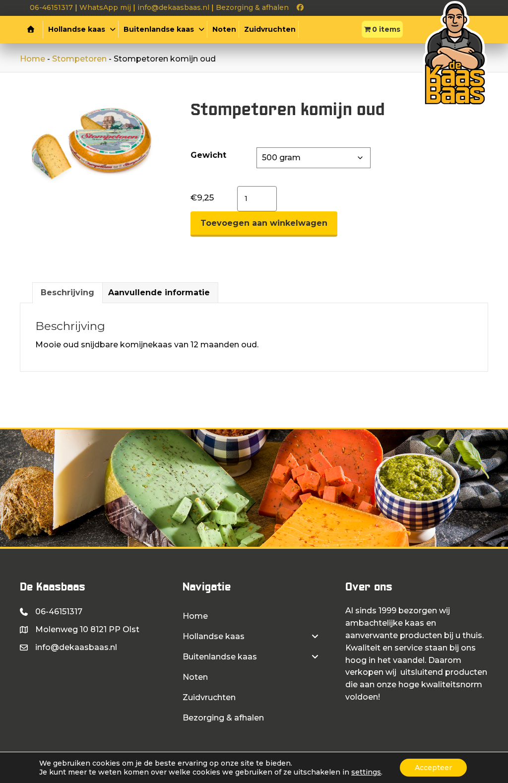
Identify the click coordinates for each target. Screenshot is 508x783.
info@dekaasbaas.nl (173, 7)
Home (32, 59)
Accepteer (433, 767)
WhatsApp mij (105, 7)
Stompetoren (79, 59)
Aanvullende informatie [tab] (159, 292)
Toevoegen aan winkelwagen (263, 223)
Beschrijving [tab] (67, 292)
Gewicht (208, 155)
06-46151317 (51, 7)
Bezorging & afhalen (252, 7)
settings (366, 772)
